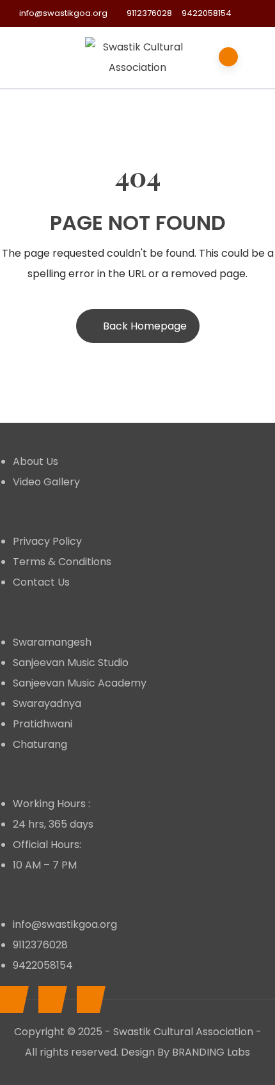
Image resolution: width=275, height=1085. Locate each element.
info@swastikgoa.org (63, 13)
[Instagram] (88, 999)
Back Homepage (145, 326)
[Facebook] (11, 999)
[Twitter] (49, 999)
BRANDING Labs (211, 1052)
